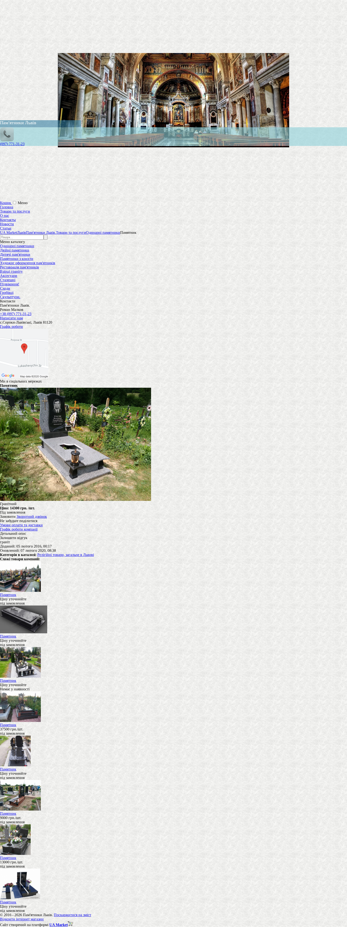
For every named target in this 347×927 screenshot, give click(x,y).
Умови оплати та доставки (21, 525)
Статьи (5, 228)
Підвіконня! (9, 284)
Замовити (8, 517)
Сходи (5, 288)
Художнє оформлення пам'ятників (27, 263)
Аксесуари (8, 276)
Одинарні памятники (17, 246)
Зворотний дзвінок (32, 517)
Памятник (8, 595)
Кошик (6, 203)
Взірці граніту (11, 271)
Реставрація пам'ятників (19, 267)
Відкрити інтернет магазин (22, 919)
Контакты (8, 220)
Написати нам (11, 318)
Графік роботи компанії (19, 529)
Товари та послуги (15, 211)
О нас (4, 216)
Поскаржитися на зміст (72, 915)
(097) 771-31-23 (12, 144)
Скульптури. (10, 297)
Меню (23, 203)
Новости (7, 224)
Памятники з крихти (16, 259)
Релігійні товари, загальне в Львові (65, 555)
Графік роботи (11, 327)
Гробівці (6, 293)
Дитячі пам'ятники (15, 254)
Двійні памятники (14, 250)
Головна (6, 207)
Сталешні (7, 280)
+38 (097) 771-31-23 (15, 314)
